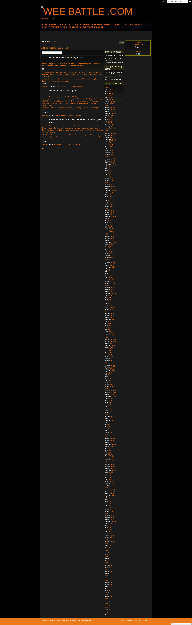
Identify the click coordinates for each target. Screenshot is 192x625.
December (108, 107)
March (106, 99)
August (107, 89)
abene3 (50, 144)
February (107, 101)
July (106, 91)
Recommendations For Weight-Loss (66, 57)
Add (123, 42)
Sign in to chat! (176, 623)
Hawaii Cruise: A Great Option (63, 90)
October (107, 111)
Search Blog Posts (64, 53)
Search (190, 1)
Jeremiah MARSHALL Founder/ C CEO (67, 620)
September (108, 113)
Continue (45, 83)
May (106, 95)
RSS (43, 149)
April (106, 97)
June (106, 93)
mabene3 (51, 115)
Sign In (164, 1)
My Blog (53, 41)
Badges (122, 620)
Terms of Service (144, 620)
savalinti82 (51, 86)
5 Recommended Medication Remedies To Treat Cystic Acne (114, 61)
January (107, 103)
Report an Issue (132, 620)
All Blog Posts (45, 41)
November (108, 109)
